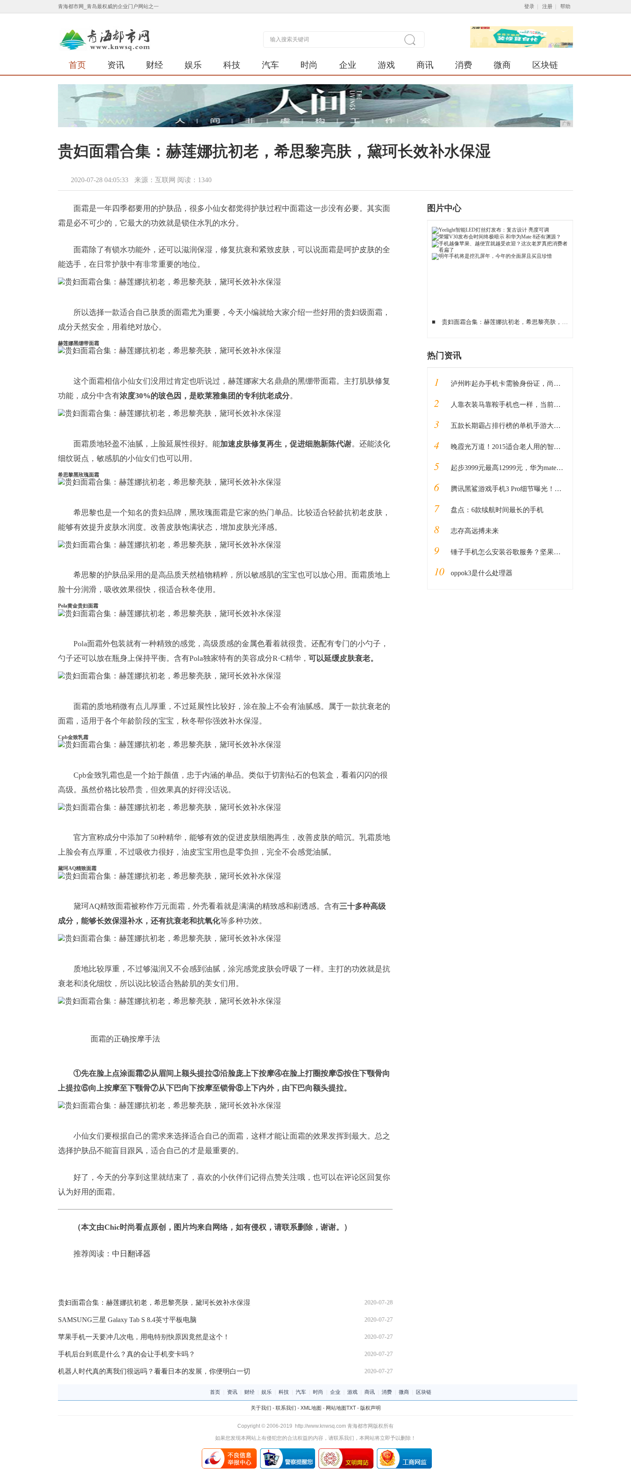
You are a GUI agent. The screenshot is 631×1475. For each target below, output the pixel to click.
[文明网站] (346, 1451)
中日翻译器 (131, 1253)
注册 (547, 6)
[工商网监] (404, 1451)
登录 (529, 6)
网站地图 (336, 1408)
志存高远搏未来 (475, 530)
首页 (77, 65)
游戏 (386, 65)
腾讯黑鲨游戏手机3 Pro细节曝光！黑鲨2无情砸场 (525, 488)
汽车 (270, 65)
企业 (347, 65)
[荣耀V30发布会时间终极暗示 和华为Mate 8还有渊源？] (496, 237)
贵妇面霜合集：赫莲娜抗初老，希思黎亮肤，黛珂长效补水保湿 (154, 1302)
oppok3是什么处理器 (482, 573)
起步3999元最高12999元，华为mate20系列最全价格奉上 (534, 467)
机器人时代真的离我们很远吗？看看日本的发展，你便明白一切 (154, 1371)
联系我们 (286, 1408)
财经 (154, 65)
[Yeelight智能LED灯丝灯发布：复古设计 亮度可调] (490, 230)
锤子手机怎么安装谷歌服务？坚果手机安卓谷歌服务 (530, 552)
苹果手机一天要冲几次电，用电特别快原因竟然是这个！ (144, 1337)
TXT (351, 1408)
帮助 (565, 6)
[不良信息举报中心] (229, 1451)
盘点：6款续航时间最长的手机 (497, 509)
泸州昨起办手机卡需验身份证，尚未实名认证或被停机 (533, 383)
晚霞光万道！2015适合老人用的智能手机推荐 (519, 446)
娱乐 (193, 65)
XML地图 (311, 1408)
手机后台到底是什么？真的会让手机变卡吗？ (126, 1354)
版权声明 (370, 1408)
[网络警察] (287, 1451)
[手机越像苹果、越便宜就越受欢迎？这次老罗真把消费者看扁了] (500, 244)
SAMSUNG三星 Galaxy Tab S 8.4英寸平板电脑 (127, 1319)
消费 (463, 65)
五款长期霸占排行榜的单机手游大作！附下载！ (523, 425)
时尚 (309, 65)
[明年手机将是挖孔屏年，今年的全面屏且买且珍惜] (492, 256)
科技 (231, 65)
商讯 (425, 65)
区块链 (545, 65)
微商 (502, 65)
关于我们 (261, 1408)
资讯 (115, 65)
